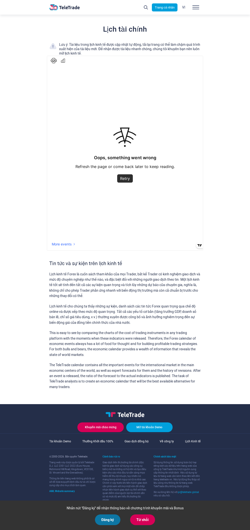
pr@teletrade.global (188, 492)
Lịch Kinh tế (193, 441)
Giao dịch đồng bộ (137, 441)
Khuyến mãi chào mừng (100, 427)
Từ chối (142, 520)
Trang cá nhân (165, 7)
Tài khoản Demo (60, 441)
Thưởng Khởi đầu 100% (97, 441)
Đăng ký (107, 520)
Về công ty (167, 441)
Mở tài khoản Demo (149, 427)
